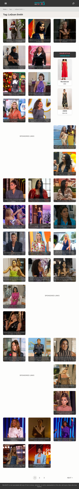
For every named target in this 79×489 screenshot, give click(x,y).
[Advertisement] (27, 152)
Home (4, 9)
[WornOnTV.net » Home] (39, 3)
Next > (70, 478)
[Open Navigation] (5, 3)
